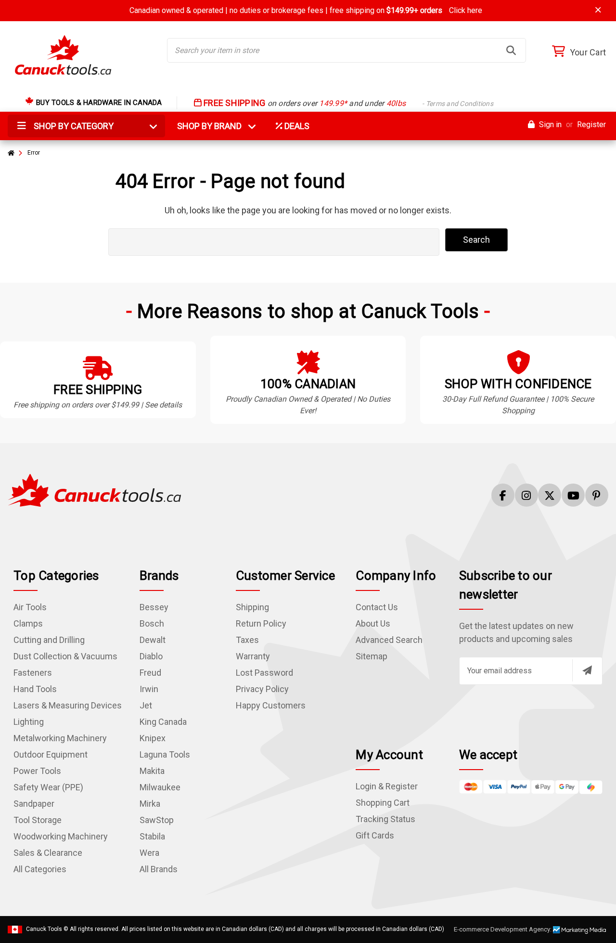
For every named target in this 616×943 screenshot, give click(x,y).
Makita (152, 771)
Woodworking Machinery (60, 836)
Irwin (149, 689)
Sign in (549, 124)
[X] (549, 495)
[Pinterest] (596, 495)
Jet (146, 705)
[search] (511, 50)
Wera (149, 853)
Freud (150, 673)
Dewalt (153, 640)
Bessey (154, 607)
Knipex (153, 738)
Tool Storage (37, 820)
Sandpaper (33, 804)
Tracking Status (385, 819)
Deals (295, 126)
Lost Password (264, 673)
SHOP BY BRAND (215, 126)
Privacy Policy (262, 689)
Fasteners (32, 673)
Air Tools (30, 607)
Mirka (150, 804)
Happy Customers (271, 705)
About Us (373, 623)
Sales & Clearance (47, 853)
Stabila (152, 836)
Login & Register (387, 786)
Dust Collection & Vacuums (65, 656)
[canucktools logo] (94, 490)
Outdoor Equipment (50, 754)
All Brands (159, 869)
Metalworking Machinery (60, 738)
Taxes (247, 640)
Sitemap (371, 656)
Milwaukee (160, 787)
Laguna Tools (165, 754)
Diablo (151, 656)
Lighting (28, 722)
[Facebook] (502, 495)
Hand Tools (35, 689)
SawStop (157, 820)
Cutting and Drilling (49, 640)
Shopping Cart (383, 803)
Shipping (252, 607)
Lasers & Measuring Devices (67, 705)
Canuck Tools (44, 929)
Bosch (152, 623)
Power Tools (37, 771)
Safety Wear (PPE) (48, 787)
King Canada (163, 722)
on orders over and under (347, 103)
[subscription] (587, 670)
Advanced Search (389, 640)
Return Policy (261, 623)
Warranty (253, 656)
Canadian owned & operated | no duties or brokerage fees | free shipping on (305, 10)
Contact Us (377, 607)
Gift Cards (375, 835)
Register (591, 124)
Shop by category (73, 126)
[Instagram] (526, 495)
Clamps (28, 623)
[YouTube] (573, 495)
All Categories (39, 869)
